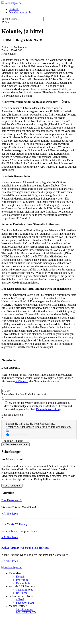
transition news (24, 609)
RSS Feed (22, 592)
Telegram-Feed (24, 589)
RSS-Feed (21, 381)
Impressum (22, 579)
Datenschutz (23, 583)
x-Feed (20, 599)
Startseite (14, 9)
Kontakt (20, 576)
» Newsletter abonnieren (15, 444)
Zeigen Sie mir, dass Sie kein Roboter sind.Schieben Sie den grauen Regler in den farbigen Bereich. (38, 425)
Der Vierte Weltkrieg (14, 524)
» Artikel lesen (9, 513)
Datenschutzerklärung (48, 409)
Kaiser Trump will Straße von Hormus (25, 547)
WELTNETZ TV (26, 612)
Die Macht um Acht (20, 12)
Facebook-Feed (25, 602)
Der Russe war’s (11, 500)
